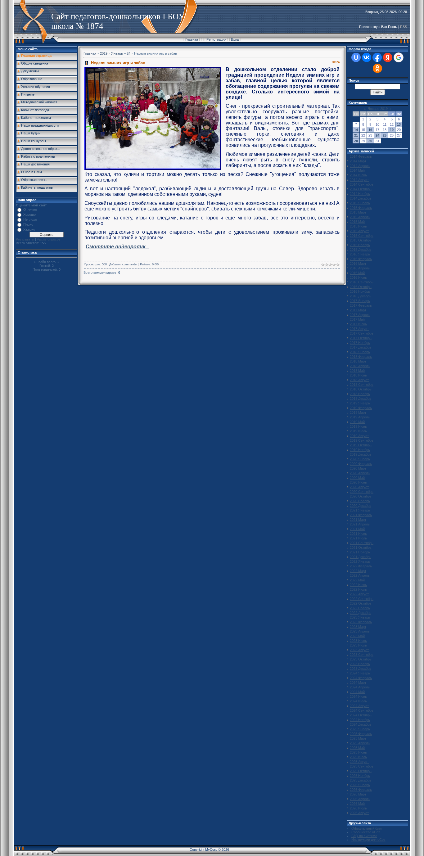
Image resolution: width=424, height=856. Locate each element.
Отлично (30, 209)
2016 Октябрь (361, 287)
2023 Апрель (360, 631)
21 (356, 135)
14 (356, 130)
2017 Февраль (361, 305)
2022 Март (358, 571)
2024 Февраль (361, 678)
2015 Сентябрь (361, 235)
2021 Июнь (358, 533)
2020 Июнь (358, 482)
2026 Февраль (361, 789)
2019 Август (359, 436)
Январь (117, 53)
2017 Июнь (358, 324)
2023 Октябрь (361, 659)
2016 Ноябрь (360, 291)
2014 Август (359, 180)
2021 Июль (358, 538)
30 (370, 141)
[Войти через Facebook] (377, 57)
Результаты (25, 239)
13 (399, 124)
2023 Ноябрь (360, 664)
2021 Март (358, 519)
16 (370, 130)
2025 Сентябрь (361, 766)
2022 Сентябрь (361, 599)
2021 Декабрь (360, 557)
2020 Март (358, 468)
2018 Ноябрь (360, 394)
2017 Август (359, 329)
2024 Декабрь (360, 724)
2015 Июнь (358, 226)
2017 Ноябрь (360, 343)
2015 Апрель (360, 217)
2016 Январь (360, 254)
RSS (403, 27)
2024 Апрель (360, 687)
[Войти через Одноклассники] (377, 68)
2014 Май (357, 170)
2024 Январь (360, 673)
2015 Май (357, 221)
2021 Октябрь (361, 547)
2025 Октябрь (361, 771)
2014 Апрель (360, 166)
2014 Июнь (358, 175)
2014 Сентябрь (361, 184)
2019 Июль (358, 431)
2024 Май (357, 692)
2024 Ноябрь (360, 720)
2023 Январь (360, 617)
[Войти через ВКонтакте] (366, 57)
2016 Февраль (361, 259)
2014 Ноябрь (360, 194)
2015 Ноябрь (360, 245)
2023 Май (357, 636)
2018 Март (358, 361)
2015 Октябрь (361, 240)
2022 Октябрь (361, 603)
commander (130, 264)
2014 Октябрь (361, 189)
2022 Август (359, 594)
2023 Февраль (361, 622)
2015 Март (358, 212)
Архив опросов (49, 239)
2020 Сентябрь (361, 491)
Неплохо (30, 219)
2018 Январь (360, 352)
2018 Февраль (361, 356)
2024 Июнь (358, 696)
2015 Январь (360, 203)
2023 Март (358, 626)
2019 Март (358, 412)
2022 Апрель (360, 575)
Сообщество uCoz (365, 832)
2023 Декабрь (360, 668)
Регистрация (216, 39)
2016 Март (358, 263)
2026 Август (359, 813)
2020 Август (359, 487)
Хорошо (29, 214)
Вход (235, 39)
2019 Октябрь (361, 445)
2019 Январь (360, 403)
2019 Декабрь (360, 454)
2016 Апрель (360, 268)
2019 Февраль (361, 408)
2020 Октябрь (361, 496)
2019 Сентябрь (361, 440)
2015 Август (359, 231)
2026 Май (357, 803)
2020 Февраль (361, 464)
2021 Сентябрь (361, 543)
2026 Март (358, 794)
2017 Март (358, 310)
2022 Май (357, 580)
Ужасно (29, 229)
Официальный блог (366, 828)
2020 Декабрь (360, 505)
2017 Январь (360, 301)
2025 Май (357, 748)
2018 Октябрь (361, 389)
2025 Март (358, 738)
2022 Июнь (358, 585)
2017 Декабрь (360, 347)
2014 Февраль (361, 156)
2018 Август (359, 380)
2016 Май (357, 273)
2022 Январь (360, 561)
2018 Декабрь (360, 398)
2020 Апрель (360, 473)
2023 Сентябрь (361, 654)
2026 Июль (358, 808)
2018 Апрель (360, 366)
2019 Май (357, 422)
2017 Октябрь (361, 338)
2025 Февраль (361, 734)
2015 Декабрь (360, 249)
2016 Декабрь (360, 296)
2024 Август (359, 706)
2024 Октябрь (361, 715)
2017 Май (357, 319)
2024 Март (358, 682)
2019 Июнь (358, 426)
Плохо (28, 224)
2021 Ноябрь (360, 552)
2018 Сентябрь (361, 384)
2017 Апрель (360, 315)
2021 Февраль (361, 515)
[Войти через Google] (399, 57)
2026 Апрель (360, 799)
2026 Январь (360, 785)
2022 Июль (358, 589)
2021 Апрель (360, 524)
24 (128, 53)
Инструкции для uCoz (368, 839)
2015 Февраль (361, 207)
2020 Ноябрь (360, 501)
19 (392, 130)
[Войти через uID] (356, 57)
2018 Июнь (358, 375)
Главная (191, 39)
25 (384, 135)
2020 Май (357, 478)
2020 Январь (360, 459)
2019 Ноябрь (360, 450)
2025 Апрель (360, 743)
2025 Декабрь (360, 780)
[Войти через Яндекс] (387, 57)
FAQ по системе (364, 836)
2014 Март (358, 161)
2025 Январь (360, 729)
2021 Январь (360, 510)
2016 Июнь (358, 277)
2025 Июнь (358, 752)
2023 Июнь (358, 640)
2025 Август (359, 762)
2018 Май (357, 370)
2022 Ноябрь (360, 608)
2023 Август (359, 650)
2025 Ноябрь (360, 775)
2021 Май (357, 529)
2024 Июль (358, 701)
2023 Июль (358, 645)
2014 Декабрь (360, 198)
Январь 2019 (378, 108)
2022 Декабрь (360, 613)
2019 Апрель (360, 417)
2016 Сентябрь (361, 282)
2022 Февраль (361, 566)
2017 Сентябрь (361, 333)
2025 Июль (358, 757)
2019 (103, 53)
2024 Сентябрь (361, 710)
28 (356, 141)
